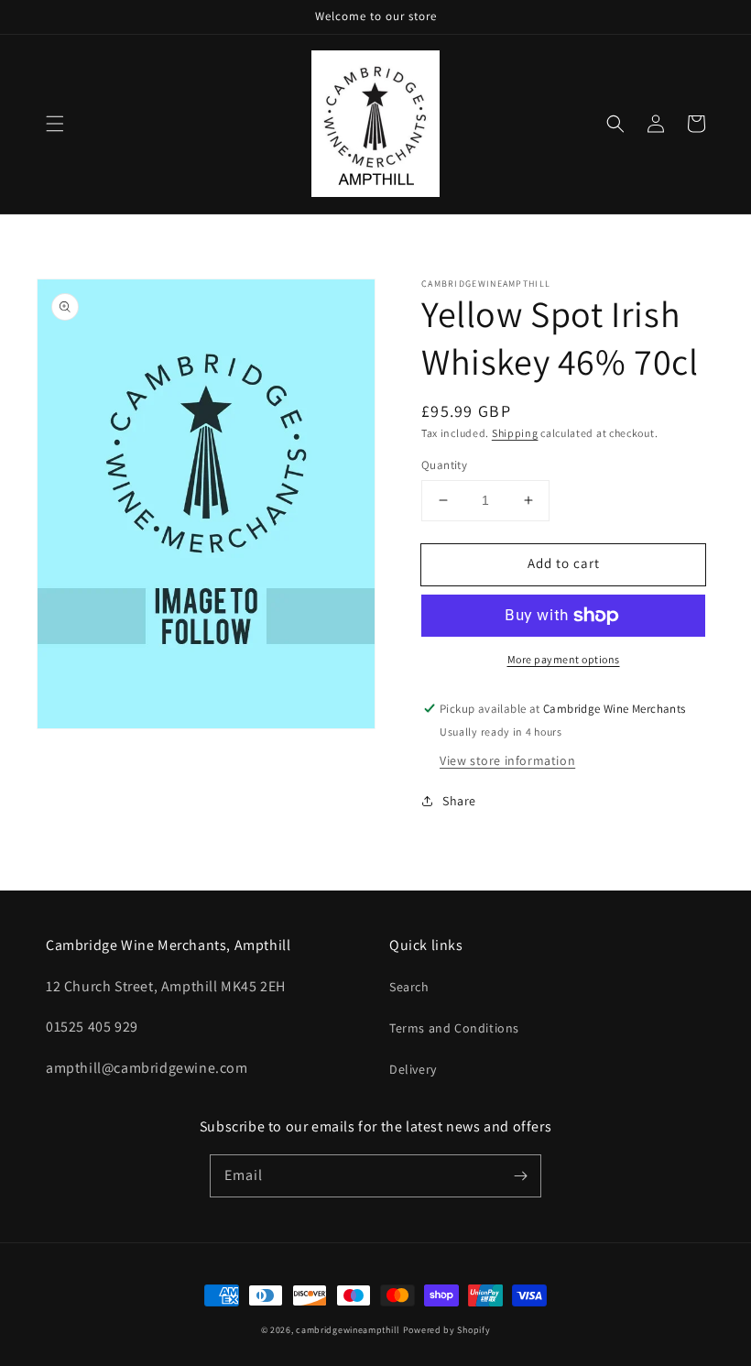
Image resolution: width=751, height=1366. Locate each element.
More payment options (563, 659)
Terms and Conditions (454, 1028)
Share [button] (459, 800)
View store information (507, 760)
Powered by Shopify (447, 1330)
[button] (55, 124)
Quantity (444, 465)
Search (409, 986)
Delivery (413, 1069)
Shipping (515, 433)
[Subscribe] (520, 1175)
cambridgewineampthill (348, 1330)
